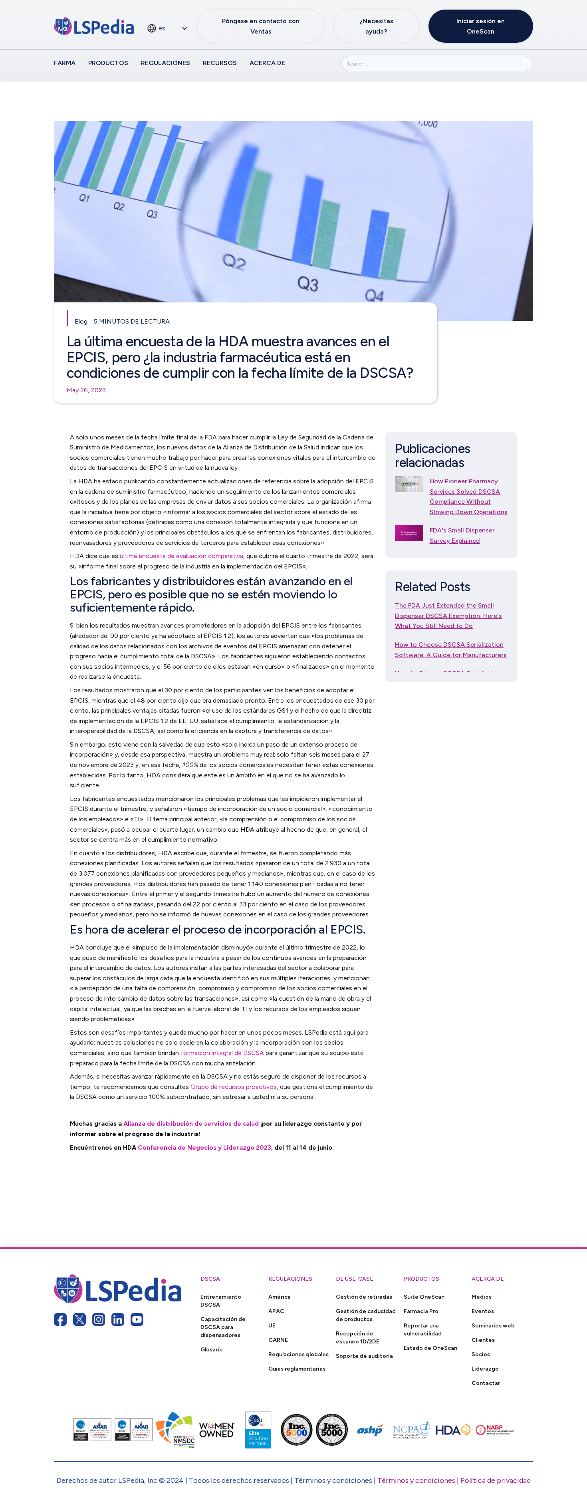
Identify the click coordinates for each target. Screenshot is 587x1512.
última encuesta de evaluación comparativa (180, 556)
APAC (276, 1311)
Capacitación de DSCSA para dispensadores (223, 1327)
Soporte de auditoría (364, 1355)
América (279, 1296)
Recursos (220, 63)
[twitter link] (79, 1319)
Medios (482, 1296)
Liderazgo (485, 1368)
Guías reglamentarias (296, 1368)
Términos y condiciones (416, 1480)
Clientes (483, 1339)
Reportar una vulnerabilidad (423, 1329)
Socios (481, 1354)
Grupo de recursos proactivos (233, 1087)
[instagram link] (98, 1319)
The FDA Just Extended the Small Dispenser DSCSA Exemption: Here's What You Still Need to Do (448, 616)
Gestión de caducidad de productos (366, 1315)
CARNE (278, 1339)
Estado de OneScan (430, 1347)
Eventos (483, 1311)
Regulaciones (165, 63)
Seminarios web (493, 1325)
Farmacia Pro (421, 1311)
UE (272, 1325)
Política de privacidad (495, 1480)
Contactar (486, 1383)
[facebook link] (60, 1319)
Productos (108, 63)
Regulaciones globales (298, 1354)
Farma (64, 63)
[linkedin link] (117, 1319)
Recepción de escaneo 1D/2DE (357, 1337)
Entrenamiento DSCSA (220, 1300)
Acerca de (267, 63)
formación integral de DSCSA (222, 1053)
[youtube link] (137, 1319)
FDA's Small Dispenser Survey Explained (462, 535)
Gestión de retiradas (364, 1296)
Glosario (211, 1349)
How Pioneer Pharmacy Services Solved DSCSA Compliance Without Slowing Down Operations (469, 496)
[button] (167, 28)
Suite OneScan (424, 1296)
